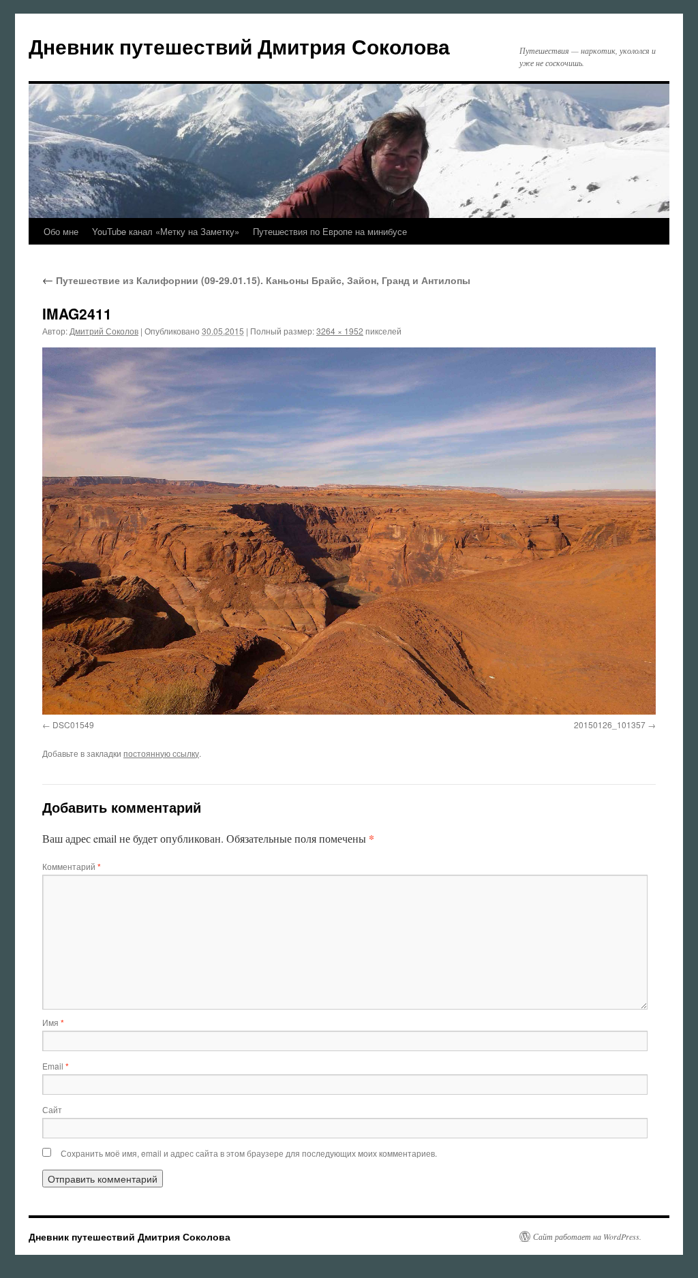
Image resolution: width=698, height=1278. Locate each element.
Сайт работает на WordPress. (587, 1236)
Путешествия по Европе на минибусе (330, 231)
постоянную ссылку (161, 753)
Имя (53, 1022)
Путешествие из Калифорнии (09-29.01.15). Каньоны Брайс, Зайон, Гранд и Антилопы (256, 280)
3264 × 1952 (339, 331)
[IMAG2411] (349, 530)
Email (55, 1066)
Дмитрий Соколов (104, 331)
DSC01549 (73, 724)
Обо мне (61, 231)
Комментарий (71, 866)
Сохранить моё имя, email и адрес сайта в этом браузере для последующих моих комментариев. (249, 1153)
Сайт (52, 1109)
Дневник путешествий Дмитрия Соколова (239, 46)
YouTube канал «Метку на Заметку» (165, 231)
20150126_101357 (610, 724)
